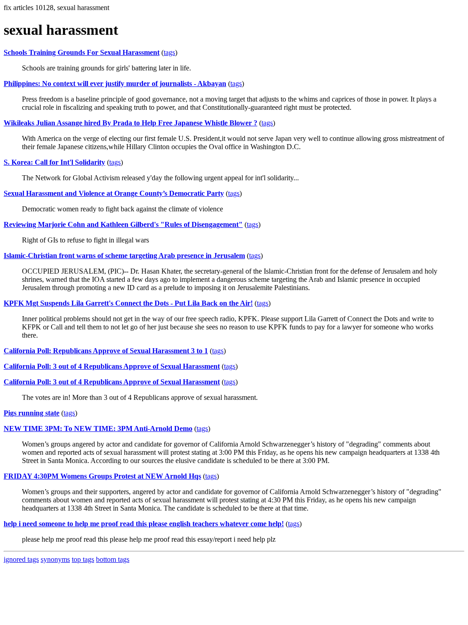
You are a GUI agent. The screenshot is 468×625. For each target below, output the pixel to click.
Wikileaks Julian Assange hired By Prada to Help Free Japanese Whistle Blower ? (130, 123)
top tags (83, 559)
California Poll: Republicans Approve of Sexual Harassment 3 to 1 (106, 351)
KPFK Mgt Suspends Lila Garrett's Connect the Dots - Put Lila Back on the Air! (128, 303)
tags (169, 52)
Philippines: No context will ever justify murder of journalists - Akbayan (115, 83)
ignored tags (21, 559)
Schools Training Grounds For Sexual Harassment (82, 52)
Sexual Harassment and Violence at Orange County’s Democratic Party (114, 193)
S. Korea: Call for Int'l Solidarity (54, 162)
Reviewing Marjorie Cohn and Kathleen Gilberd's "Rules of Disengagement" (123, 224)
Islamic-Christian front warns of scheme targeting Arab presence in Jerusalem (124, 255)
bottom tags (112, 559)
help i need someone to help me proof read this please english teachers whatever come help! (144, 524)
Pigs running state (31, 413)
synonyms (55, 559)
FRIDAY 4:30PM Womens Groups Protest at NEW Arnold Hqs (102, 476)
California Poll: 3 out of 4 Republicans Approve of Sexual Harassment (112, 366)
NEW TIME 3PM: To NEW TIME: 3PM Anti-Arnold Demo (98, 428)
